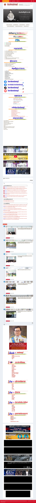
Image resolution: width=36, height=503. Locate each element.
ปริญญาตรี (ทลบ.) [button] (26, 26)
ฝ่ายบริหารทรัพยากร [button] (22, 24)
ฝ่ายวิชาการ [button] (27, 24)
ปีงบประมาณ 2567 (8, 42)
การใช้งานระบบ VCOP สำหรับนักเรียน (10, 66)
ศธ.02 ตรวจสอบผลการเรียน (9, 56)
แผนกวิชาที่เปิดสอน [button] (15, 24)
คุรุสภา (5, 125)
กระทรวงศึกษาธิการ (6, 120)
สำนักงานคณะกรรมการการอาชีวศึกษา (8, 121)
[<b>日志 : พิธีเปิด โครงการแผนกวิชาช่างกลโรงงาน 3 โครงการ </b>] (11, 272)
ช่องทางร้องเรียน (7, 46)
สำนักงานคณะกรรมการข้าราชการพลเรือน (9, 127)
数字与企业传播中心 (13, 418)
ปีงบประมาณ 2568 (8, 43)
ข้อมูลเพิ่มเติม (13, 1)
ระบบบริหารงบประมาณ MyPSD (9, 52)
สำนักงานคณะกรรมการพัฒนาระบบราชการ (9, 126)
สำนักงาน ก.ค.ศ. (6, 124)
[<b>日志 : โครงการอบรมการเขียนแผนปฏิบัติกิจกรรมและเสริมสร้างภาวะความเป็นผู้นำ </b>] (11, 259)
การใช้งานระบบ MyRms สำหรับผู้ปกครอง (10, 63)
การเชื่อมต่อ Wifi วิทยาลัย (8, 65)
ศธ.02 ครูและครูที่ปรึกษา (8, 55)
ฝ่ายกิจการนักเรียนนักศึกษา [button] (10, 26)
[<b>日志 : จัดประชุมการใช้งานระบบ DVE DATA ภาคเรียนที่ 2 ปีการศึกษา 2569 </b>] (11, 314)
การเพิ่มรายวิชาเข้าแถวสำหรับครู (9, 64)
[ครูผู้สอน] (18, 33)
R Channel (5, 128)
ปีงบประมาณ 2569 (8, 44)
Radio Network (6, 129)
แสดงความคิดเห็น (7, 45)
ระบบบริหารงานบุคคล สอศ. (7, 124)
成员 (10, 1)
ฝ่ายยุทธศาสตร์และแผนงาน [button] (18, 26)
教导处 (13, 405)
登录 (33, 1)
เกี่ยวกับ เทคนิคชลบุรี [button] (9, 24)
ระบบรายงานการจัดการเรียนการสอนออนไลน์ (11, 51)
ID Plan (6, 57)
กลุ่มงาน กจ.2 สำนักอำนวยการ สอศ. (8, 123)
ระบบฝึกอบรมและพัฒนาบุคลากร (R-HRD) (10, 58)
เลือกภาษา (18, 1)
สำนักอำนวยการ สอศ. (6, 122)
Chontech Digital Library (8, 54)
